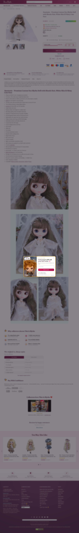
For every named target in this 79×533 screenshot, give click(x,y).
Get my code (46, 269)
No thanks (52, 275)
